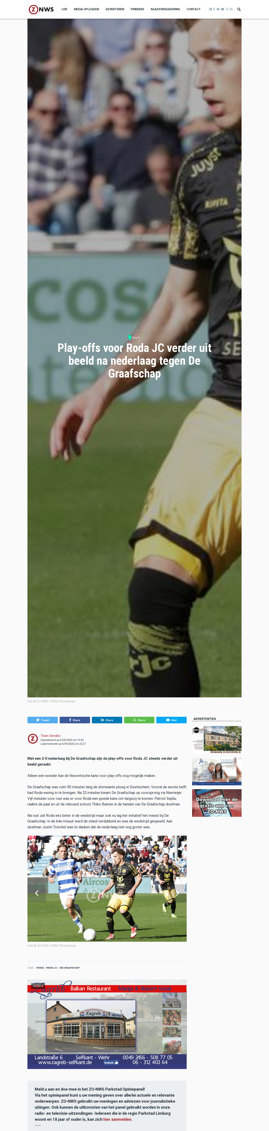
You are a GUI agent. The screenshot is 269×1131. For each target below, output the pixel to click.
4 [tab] (88, 945)
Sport (136, 337)
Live (64, 9)
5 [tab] (91, 945)
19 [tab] (134, 945)
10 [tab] (107, 945)
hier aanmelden (117, 1119)
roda (41, 967)
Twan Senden (50, 736)
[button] (42, 720)
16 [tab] (125, 945)
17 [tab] (128, 945)
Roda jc (52, 967)
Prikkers (137, 9)
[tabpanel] (107, 893)
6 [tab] (94, 945)
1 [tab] (79, 945)
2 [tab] (82, 945)
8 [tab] (100, 945)
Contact (194, 9)
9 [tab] (103, 945)
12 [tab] (113, 945)
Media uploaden (86, 9)
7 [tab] (97, 945)
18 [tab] (131, 945)
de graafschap (70, 967)
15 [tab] (122, 945)
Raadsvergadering (165, 9)
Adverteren (115, 9)
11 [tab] (110, 945)
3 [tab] (85, 945)
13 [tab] (116, 945)
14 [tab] (119, 945)
